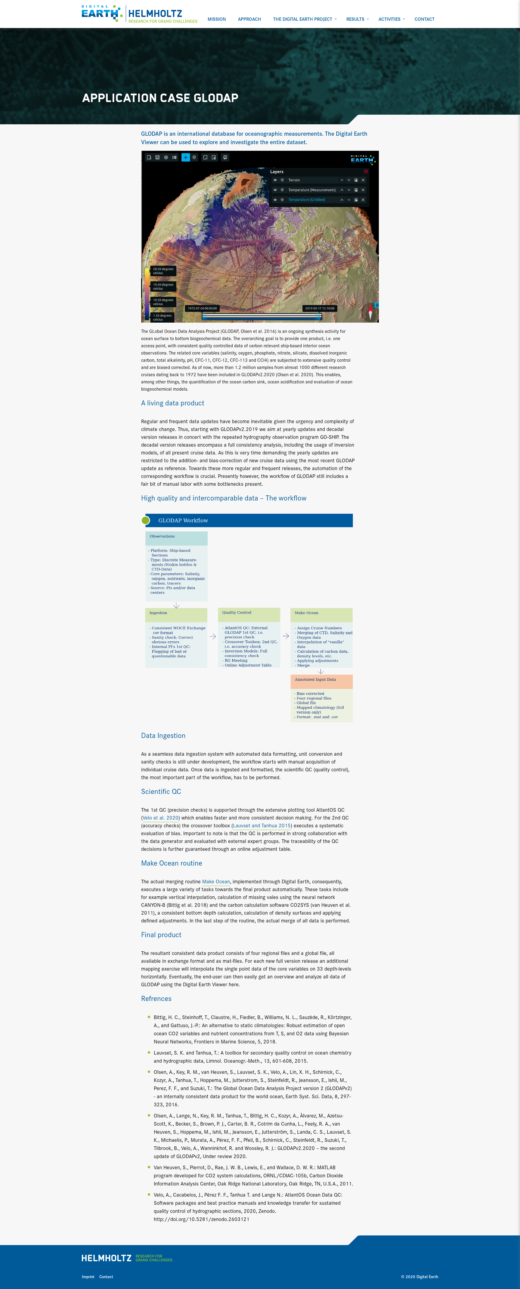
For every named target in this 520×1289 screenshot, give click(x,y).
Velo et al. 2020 (160, 817)
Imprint (88, 1276)
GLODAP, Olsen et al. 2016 (248, 330)
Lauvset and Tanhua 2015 (262, 825)
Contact (106, 1276)
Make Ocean (216, 881)
